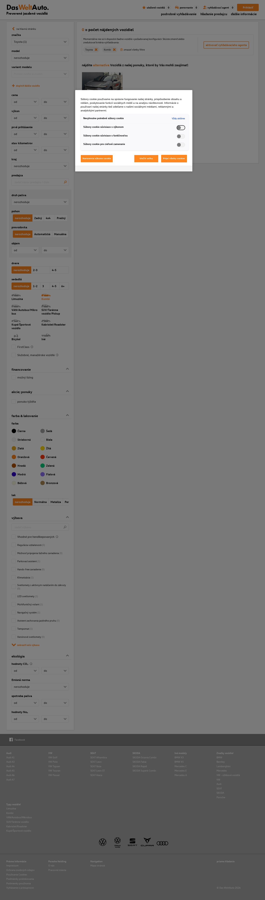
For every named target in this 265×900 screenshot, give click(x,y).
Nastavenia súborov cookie (97, 158)
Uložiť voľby (146, 158)
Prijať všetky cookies (174, 158)
